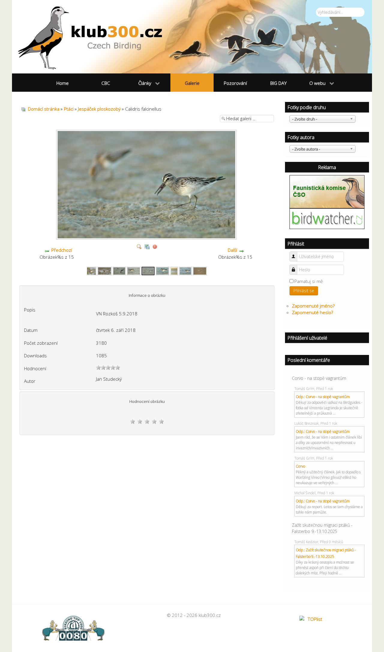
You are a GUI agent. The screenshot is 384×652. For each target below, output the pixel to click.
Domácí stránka (43, 109)
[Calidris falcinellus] (89, 270)
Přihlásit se (303, 290)
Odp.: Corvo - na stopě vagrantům (323, 396)
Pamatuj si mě (308, 281)
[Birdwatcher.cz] (327, 218)
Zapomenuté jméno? (313, 306)
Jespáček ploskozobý (99, 109)
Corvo (300, 466)
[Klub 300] (192, 36)
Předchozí (61, 250)
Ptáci (69, 109)
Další (232, 250)
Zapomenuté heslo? (312, 312)
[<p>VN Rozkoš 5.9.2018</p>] (147, 237)
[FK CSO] (327, 191)
